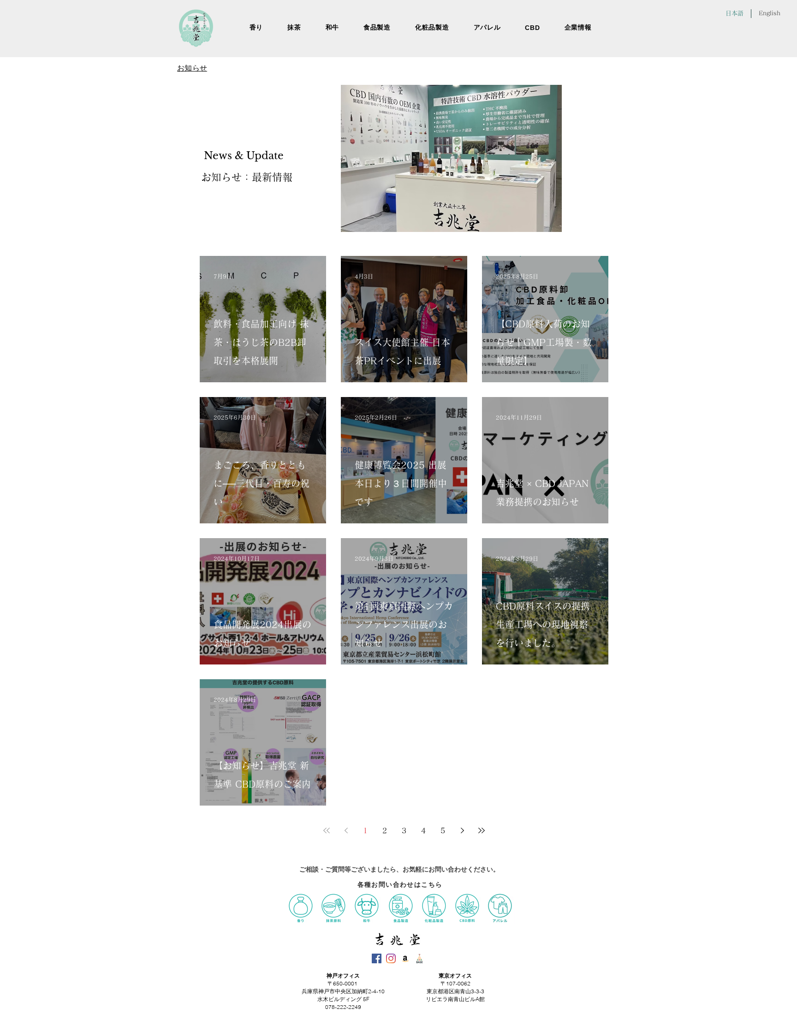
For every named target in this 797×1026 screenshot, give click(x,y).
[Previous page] (346, 830)
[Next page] (462, 830)
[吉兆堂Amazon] (405, 958)
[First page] (326, 830)
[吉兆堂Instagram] (391, 958)
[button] (578, 27)
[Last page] (481, 830)
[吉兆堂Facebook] (376, 958)
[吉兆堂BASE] (419, 958)
